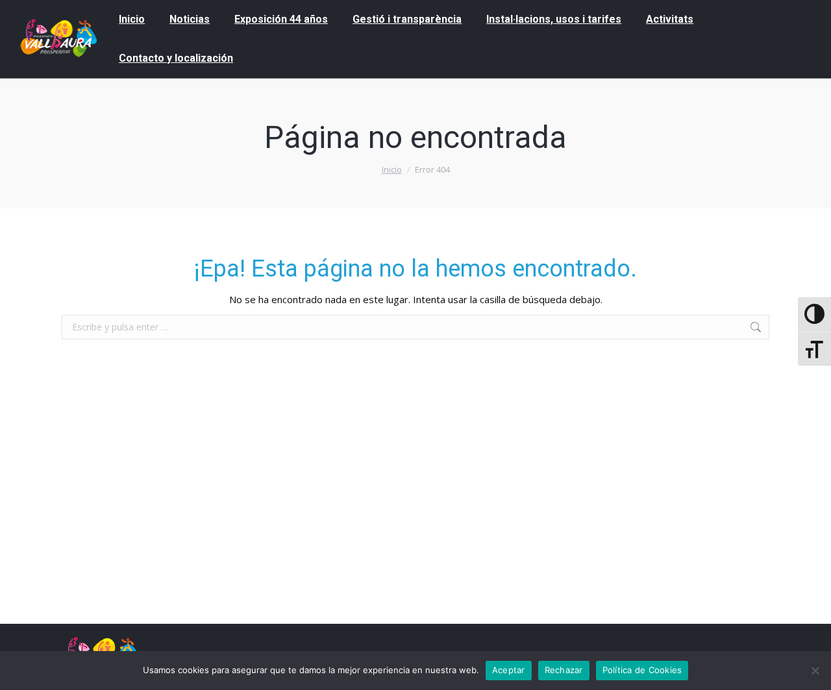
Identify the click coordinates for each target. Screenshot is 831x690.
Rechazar (564, 670)
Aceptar (508, 670)
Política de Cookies (642, 670)
